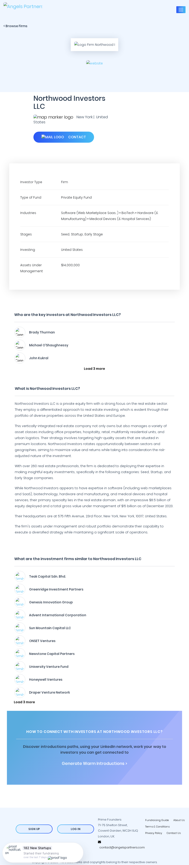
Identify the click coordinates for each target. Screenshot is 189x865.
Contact (76, 137)
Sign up (34, 829)
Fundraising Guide (157, 820)
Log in (75, 829)
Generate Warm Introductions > (94, 763)
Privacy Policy (153, 833)
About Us (179, 820)
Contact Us (174, 833)
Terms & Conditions (157, 826)
